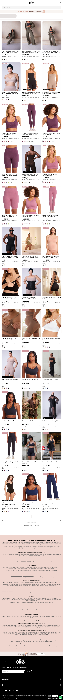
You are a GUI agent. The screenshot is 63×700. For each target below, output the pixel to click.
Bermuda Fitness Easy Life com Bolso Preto (30, 462)
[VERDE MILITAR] (2, 59)
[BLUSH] (47, 429)
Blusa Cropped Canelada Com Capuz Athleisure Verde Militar (10, 51)
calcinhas (59, 560)
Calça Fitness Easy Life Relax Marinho (50, 503)
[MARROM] (22, 182)
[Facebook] (6, 690)
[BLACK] (43, 429)
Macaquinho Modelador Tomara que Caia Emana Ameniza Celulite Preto (31, 93)
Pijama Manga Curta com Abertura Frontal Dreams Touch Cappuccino (31, 422)
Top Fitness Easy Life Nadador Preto (10, 421)
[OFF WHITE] (6, 59)
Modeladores (13, 616)
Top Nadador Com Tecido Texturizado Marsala (9, 134)
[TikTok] (10, 690)
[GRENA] (8, 141)
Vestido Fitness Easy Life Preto (50, 462)
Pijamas (41, 616)
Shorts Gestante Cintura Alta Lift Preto (51, 298)
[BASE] (2, 99)
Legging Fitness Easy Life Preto (10, 462)
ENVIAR (28, 671)
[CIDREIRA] (22, 265)
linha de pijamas (33, 567)
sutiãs (15, 577)
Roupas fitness (35, 616)
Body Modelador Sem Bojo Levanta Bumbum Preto (9, 503)
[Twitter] (13, 690)
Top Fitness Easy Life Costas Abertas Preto (30, 380)
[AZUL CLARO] (27, 388)
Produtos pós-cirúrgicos (49, 616)
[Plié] (13, 662)
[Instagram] (2, 690)
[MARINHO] (29, 388)
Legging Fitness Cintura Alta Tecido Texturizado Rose (50, 216)
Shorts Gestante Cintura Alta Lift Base (31, 339)
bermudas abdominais (28, 576)
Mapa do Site (14, 698)
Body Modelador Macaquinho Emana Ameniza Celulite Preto (10, 257)
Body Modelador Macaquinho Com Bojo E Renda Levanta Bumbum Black (50, 422)
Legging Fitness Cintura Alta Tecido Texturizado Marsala (30, 134)
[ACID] (27, 141)
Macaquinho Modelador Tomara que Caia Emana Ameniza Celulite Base (51, 93)
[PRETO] (4, 59)
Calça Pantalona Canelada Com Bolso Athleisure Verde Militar (31, 51)
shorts (10, 591)
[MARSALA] (2, 141)
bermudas (11, 584)
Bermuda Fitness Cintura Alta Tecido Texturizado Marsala (10, 175)
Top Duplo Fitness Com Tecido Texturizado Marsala (51, 134)
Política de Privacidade (6, 698)
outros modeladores (19, 584)
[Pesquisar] (59, 7)
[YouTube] (17, 690)
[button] (2, 3)
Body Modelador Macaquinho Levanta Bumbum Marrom (30, 175)
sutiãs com (23, 561)
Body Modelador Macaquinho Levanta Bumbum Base (10, 380)
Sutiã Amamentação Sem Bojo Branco (51, 339)
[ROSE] (4, 141)
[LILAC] (6, 99)
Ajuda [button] (3, 685)
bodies (7, 584)
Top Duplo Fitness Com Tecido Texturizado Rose (30, 216)
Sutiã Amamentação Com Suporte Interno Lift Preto (9, 298)
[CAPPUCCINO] (22, 429)
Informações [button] (5, 679)
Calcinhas (4, 616)
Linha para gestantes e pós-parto (24, 616)
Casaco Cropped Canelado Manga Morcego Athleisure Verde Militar (51, 52)
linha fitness (11, 589)
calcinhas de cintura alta (16, 576)
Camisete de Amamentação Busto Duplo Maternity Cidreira (30, 257)
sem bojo (29, 561)
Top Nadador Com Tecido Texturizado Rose (49, 175)
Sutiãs (8, 616)
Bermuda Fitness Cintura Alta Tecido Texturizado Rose (10, 216)
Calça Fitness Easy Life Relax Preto (50, 380)
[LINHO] (25, 265)
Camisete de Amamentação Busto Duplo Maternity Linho (50, 257)
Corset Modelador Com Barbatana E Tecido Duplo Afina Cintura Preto (31, 299)
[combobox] (31, 7)
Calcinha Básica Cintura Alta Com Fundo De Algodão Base (10, 92)
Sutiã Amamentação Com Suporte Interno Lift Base (9, 339)
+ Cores (12, 99)
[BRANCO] (4, 99)
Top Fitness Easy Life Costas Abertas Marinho (30, 503)
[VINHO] (25, 388)
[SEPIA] (6, 141)
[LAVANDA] (45, 429)
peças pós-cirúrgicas (10, 599)
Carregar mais (31, 522)
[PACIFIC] (6, 182)
